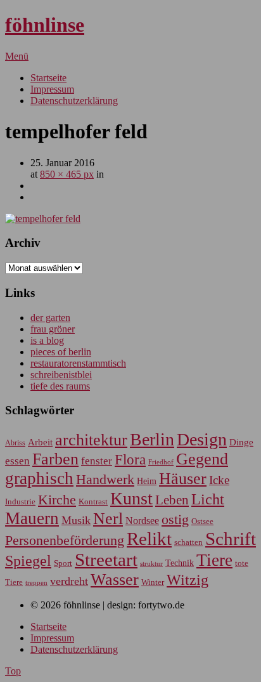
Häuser (183, 478)
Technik (179, 563)
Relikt (149, 538)
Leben (172, 500)
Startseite (48, 77)
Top (13, 671)
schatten (188, 542)
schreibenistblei (61, 374)
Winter (152, 582)
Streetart (106, 559)
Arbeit (40, 441)
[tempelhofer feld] (42, 218)
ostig (175, 519)
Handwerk (105, 479)
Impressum (52, 89)
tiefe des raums (60, 386)
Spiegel (28, 560)
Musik (76, 520)
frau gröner (52, 329)
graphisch (39, 478)
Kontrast (93, 501)
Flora (130, 459)
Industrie (20, 501)
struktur (151, 563)
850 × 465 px (67, 174)
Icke (219, 480)
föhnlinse (44, 24)
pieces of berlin (60, 351)
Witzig (187, 580)
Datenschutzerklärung (74, 100)
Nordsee (142, 520)
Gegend (202, 459)
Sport (63, 563)
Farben (55, 459)
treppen (36, 582)
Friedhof (161, 462)
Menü (17, 56)
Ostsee (202, 521)
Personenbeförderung (64, 540)
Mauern (32, 518)
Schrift (230, 538)
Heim (146, 481)
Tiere (214, 560)
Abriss (15, 443)
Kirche (57, 500)
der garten (50, 317)
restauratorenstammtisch (78, 363)
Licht (207, 499)
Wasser (115, 579)
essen (17, 461)
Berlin (152, 439)
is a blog (47, 340)
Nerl (108, 518)
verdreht (69, 581)
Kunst (131, 498)
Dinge (241, 442)
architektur (91, 440)
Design (202, 439)
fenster (96, 461)
